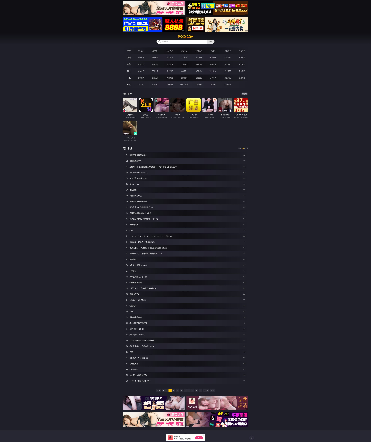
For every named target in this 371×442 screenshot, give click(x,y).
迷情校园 (199, 78)
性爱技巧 (242, 78)
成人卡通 (170, 64)
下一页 (206, 390)
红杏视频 (199, 85)
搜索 (210, 42)
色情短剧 (228, 85)
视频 (129, 57)
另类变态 (242, 64)
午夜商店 (155, 85)
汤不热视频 (184, 85)
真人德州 (155, 51)
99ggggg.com (185, 37)
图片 (129, 71)
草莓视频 (170, 85)
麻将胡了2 (198, 51)
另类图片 (242, 71)
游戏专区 (184, 51)
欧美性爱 (184, 64)
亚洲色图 (155, 71)
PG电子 (141, 51)
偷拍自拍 (155, 64)
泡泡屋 (213, 85)
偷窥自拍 (141, 71)
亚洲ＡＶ (141, 58)
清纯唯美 (213, 71)
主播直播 (228, 58)
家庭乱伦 (155, 78)
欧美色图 (170, 71)
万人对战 (170, 51)
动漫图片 (184, 71)
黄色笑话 (228, 78)
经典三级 (213, 64)
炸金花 (213, 51)
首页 (158, 390)
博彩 (129, 51)
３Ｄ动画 (184, 58)
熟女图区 (228, 71)
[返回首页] (251, 437)
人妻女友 (170, 78)
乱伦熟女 (228, 64)
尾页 (212, 390)
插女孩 (141, 85)
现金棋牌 (228, 51)
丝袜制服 (213, 58)
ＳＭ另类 (242, 58)
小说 (129, 78)
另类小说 (213, 78)
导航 (129, 84)
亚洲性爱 (141, 64)
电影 (129, 64)
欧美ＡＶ (170, 58)
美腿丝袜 (199, 71)
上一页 (165, 390)
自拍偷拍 (155, 58)
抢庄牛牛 (242, 51)
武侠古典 (184, 78)
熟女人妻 (199, 58)
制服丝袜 (199, 64)
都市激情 (141, 78)
